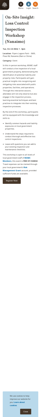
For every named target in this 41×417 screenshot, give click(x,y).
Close (25, 411)
